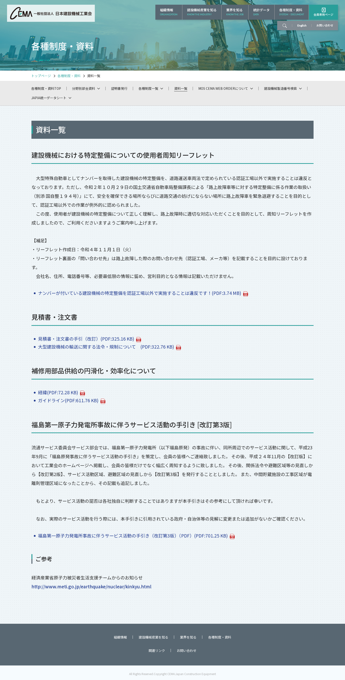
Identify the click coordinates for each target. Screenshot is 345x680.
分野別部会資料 (83, 88)
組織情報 (168, 12)
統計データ (261, 12)
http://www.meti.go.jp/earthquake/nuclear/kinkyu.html (91, 586)
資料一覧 (180, 88)
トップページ (41, 75)
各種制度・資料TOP (46, 88)
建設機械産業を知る (202, 12)
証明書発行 (119, 88)
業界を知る (235, 12)
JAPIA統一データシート (48, 97)
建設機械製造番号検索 (280, 88)
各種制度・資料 (291, 12)
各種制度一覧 (148, 88)
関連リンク (157, 651)
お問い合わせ (186, 651)
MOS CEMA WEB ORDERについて (223, 88)
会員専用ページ (323, 14)
